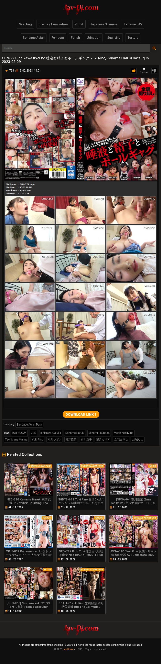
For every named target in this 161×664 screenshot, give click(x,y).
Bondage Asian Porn (29, 424)
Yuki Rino (37, 439)
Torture (132, 38)
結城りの (137, 439)
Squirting (114, 38)
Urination (93, 38)
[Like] (134, 71)
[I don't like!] (154, 71)
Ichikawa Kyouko (50, 432)
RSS (80, 649)
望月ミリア (103, 439)
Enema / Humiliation (53, 24)
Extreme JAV (133, 24)
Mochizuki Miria (123, 432)
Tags (88, 649)
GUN (33, 432)
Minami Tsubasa (99, 432)
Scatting (25, 24)
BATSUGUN (19, 432)
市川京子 (86, 439)
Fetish (75, 38)
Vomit (79, 24)
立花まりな (121, 439)
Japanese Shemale (103, 24)
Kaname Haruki (74, 432)
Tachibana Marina (16, 439)
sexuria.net (100, 649)
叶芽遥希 (71, 439)
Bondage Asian (34, 38)
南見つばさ (54, 439)
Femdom (57, 38)
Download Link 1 (81, 414)
